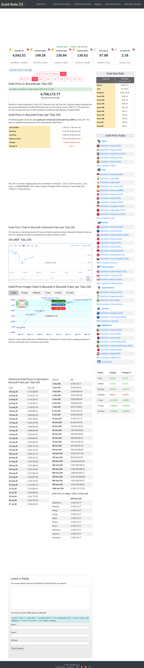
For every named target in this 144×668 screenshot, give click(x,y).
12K (61, 79)
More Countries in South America (110, 304)
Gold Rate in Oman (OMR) (110, 334)
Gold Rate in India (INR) (109, 178)
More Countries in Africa (106, 166)
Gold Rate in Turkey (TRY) (110, 243)
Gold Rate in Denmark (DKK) (111, 227)
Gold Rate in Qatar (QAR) (109, 338)
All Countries (106, 362)
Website (14, 640)
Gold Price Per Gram (82, 4)
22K (34, 79)
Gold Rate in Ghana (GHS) (110, 162)
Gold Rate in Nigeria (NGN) (110, 150)
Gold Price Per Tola (113, 4)
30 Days (24, 293)
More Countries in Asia (106, 218)
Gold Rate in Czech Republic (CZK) (113, 259)
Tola (63, 74)
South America (107, 288)
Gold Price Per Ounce (62, 4)
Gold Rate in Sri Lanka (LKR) (111, 186)
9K (74, 79)
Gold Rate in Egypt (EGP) (109, 354)
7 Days (13, 293)
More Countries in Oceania (107, 321)
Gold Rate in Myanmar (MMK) (111, 190)
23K (28, 79)
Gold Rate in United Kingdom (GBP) (114, 235)
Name (14, 625)
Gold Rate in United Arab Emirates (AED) (116, 346)
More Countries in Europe (107, 263)
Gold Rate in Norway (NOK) (110, 239)
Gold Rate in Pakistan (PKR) (111, 202)
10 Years (69, 293)
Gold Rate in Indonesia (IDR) (111, 174)
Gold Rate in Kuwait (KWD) (110, 330)
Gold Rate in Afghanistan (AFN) (112, 210)
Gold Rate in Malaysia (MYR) (111, 194)
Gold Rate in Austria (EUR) (110, 247)
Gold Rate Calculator (132, 4)
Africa (104, 141)
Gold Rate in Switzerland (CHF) (112, 255)
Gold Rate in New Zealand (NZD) (113, 317)
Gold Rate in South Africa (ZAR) (112, 154)
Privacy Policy (60, 667)
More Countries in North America (110, 283)
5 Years (58, 293)
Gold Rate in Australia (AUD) (111, 313)
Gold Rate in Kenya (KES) (110, 146)
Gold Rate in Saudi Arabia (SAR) (112, 342)
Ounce (38, 74)
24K (21, 79)
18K (48, 79)
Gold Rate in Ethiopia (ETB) (110, 158)
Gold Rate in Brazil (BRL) (109, 300)
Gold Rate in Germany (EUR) (111, 251)
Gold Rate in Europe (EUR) (110, 231)
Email (14, 632)
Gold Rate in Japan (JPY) (109, 182)
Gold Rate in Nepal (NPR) (110, 198)
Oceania (105, 309)
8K (80, 79)
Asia (103, 170)
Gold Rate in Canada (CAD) (110, 275)
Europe (104, 222)
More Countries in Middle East (109, 358)
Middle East (106, 325)
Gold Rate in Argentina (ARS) (111, 296)
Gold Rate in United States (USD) (113, 272)
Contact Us (70, 667)
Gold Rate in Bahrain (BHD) (110, 350)
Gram (46, 74)
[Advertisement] (72, 28)
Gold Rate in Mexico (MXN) (110, 279)
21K (41, 79)
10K (68, 79)
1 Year (47, 293)
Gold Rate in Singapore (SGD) (111, 206)
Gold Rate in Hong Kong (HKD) (112, 214)
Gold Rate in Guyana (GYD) (110, 292)
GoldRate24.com (74, 665)
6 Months (36, 293)
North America (107, 267)
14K (54, 79)
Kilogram (98, 4)
